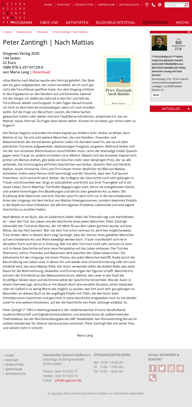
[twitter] (162, 368)
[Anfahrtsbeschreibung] (147, 4)
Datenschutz (129, 4)
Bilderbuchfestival (115, 22)
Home (48, 4)
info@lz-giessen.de (68, 380)
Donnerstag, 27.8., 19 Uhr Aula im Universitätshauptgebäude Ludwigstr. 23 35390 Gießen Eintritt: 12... (170, 84)
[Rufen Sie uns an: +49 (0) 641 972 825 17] (153, 4)
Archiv (182, 22)
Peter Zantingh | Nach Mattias (71, 32)
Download (41, 71)
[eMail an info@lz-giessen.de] (160, 4)
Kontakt (63, 4)
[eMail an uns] (180, 368)
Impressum (106, 4)
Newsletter (84, 4)
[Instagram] (171, 368)
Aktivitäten (77, 22)
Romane (43, 32)
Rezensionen (155, 22)
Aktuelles (171, 108)
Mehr (156, 95)
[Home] (14, 13)
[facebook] (153, 368)
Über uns (49, 22)
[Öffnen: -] (171, 32)
